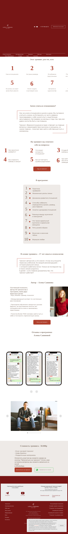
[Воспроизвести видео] (34, 416)
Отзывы (20, 56)
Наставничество (9, 506)
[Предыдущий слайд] (7, 416)
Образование (8, 512)
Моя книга (48, 54)
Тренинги (7, 503)
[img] (33, 505)
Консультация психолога (56, 503)
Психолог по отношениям (56, 508)
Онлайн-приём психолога (56, 506)
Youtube (23, 495)
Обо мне (39, 54)
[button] (58, 26)
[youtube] (37, 27)
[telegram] (34, 27)
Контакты (35, 56)
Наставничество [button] (19, 54)
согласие (36, 525)
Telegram (7, 495)
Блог (28, 56)
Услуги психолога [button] (7, 54)
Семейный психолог (57, 510)
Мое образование (9, 56)
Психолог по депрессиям (56, 515)
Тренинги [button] (30, 54)
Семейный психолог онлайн (55, 512)
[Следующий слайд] (60, 416)
